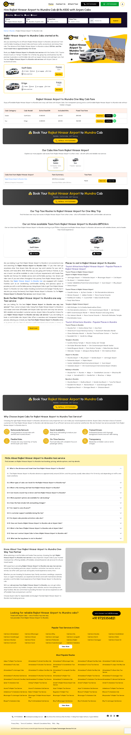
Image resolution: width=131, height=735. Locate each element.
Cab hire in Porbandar (52, 640)
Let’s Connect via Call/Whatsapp (106, 613)
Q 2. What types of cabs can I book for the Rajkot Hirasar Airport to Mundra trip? (36, 483)
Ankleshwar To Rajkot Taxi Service (113, 688)
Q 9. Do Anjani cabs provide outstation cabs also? (25, 518)
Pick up (8, 19)
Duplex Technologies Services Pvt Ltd (64, 728)
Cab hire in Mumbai (10, 640)
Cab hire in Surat (30, 643)
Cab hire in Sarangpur (94, 640)
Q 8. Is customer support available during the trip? (25, 513)
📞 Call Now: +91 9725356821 (65, 141)
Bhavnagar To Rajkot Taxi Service (63, 695)
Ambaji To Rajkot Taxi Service (37, 683)
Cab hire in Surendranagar (54, 643)
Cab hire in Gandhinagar (11, 637)
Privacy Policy (15, 723)
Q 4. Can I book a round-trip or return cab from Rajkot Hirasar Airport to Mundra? (36, 493)
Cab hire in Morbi (114, 637)
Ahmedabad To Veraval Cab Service (114, 679)
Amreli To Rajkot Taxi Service (87, 683)
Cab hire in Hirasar (30, 637)
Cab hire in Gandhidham (116, 634)
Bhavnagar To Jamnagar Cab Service (15, 695)
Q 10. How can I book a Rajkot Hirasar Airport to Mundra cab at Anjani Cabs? (34, 523)
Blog (58, 723)
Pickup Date (51, 19)
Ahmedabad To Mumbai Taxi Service (40, 676)
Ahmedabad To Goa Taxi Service (88, 664)
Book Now (59, 74)
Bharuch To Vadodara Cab (111, 692)
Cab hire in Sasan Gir (115, 640)
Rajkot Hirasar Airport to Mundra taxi (28, 281)
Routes (12, 31)
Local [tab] (27, 15)
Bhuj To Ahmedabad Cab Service (38, 701)
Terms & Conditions (26, 723)
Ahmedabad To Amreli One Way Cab (39, 661)
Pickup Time (72, 19)
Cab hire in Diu (71, 634)
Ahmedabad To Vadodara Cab (62, 679)
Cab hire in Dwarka (93, 634)
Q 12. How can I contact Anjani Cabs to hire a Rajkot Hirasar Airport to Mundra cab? (37, 533)
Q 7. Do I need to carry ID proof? (18, 508)
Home (51, 4)
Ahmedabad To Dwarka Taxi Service (39, 664)
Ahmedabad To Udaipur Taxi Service (39, 679)
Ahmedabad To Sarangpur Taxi (112, 676)
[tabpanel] (65, 20)
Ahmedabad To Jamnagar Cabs (14, 670)
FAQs (53, 723)
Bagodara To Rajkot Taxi (61, 692)
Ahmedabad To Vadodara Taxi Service (90, 679)
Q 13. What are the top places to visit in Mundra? (24, 538)
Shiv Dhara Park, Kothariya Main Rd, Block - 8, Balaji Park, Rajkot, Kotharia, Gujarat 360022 (72, 717)
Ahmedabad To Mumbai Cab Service (15, 676)
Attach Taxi (73, 4)
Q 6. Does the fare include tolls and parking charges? (26, 503)
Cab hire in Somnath (10, 643)
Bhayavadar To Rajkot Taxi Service (113, 695)
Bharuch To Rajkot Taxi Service (87, 692)
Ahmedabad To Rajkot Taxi (61, 676)
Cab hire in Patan (30, 640)
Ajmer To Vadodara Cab (11, 683)
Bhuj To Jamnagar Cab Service (112, 701)
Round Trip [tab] (19, 15)
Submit (115, 21)
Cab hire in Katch (93, 637)
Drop (28, 19)
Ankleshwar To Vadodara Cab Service (15, 692)
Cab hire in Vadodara (73, 643)
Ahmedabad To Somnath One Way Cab (16, 679)
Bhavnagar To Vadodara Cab (87, 695)
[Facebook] (108, 716)
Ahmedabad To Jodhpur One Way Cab (40, 670)
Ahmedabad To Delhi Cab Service (113, 661)
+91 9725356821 (103, 618)
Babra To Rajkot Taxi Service (37, 692)
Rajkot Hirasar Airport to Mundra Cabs (16, 179)
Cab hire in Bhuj (50, 634)
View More (65, 646)
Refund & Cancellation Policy (42, 723)
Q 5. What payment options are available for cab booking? (28, 498)
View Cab (111, 181)
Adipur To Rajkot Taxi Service (13, 661)
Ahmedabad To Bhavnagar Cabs (63, 661)
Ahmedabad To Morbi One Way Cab (89, 670)
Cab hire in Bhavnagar (31, 634)
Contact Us (61, 4)
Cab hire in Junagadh (73, 637)
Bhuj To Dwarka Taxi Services (87, 701)
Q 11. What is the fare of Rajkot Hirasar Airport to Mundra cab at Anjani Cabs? (35, 528)
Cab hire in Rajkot (72, 640)
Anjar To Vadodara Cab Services (88, 688)
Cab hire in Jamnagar (52, 637)
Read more (33, 328)
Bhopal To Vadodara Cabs (12, 701)
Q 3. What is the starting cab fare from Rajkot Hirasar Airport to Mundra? (33, 488)
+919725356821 (90, 4)
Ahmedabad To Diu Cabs (11, 664)
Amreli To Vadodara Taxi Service (113, 683)
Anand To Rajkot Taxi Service (13, 688)
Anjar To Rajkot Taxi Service (61, 688)
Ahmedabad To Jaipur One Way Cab (114, 664)
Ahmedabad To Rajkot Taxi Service (89, 676)
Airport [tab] (34, 15)
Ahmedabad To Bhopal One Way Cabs (89, 661)
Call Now (108, 116)
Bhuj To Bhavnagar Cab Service (63, 701)
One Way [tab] (10, 15)
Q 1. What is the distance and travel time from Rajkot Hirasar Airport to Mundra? (36, 468)
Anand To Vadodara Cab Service (38, 688)
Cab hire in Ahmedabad (11, 634)
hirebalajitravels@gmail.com (34, 717)
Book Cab (102, 181)
